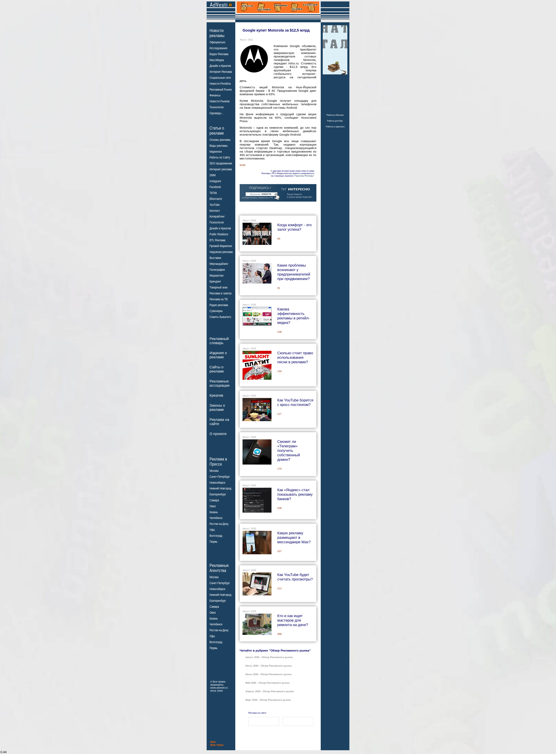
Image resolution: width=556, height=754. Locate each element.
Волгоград (216, 535)
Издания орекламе (218, 355)
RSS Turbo (217, 745)
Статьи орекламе (217, 130)
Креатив (216, 395)
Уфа (212, 530)
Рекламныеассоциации (219, 383)
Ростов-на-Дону (219, 524)
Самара (214, 500)
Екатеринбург (218, 494)
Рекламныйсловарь (219, 341)
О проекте (218, 434)
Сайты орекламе (217, 369)
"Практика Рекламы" (304, 176)
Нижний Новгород (220, 488)
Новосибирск (217, 482)
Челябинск (216, 518)
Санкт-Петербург (220, 476)
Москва (214, 471)
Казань (214, 512)
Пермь (213, 541)
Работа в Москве (335, 115)
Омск (213, 506)
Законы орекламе (217, 407)
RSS (213, 742)
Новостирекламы (217, 33)
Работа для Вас (335, 121)
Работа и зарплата (335, 126)
